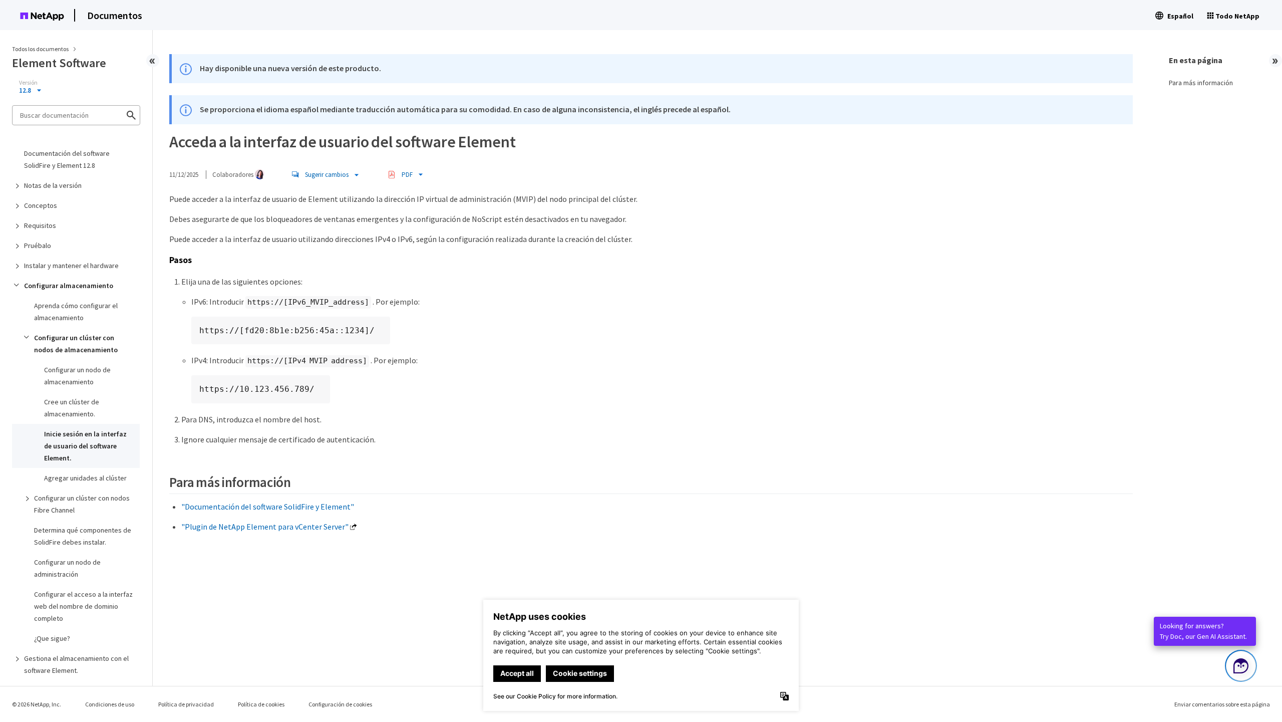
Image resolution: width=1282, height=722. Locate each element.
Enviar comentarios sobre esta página (1222, 704)
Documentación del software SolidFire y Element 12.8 (67, 159)
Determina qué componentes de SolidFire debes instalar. (82, 536)
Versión (28, 83)
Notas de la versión (53, 185)
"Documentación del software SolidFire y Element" (267, 507)
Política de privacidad (186, 704)
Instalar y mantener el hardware (71, 265)
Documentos (114, 15)
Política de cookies (261, 704)
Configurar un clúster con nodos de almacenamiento (76, 343)
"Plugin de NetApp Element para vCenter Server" (265, 527)
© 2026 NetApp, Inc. (36, 704)
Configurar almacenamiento (68, 285)
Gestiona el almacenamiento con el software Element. (76, 664)
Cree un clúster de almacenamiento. (71, 407)
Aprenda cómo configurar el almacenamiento (76, 311)
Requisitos (40, 225)
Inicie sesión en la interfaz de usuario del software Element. (85, 445)
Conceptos (40, 205)
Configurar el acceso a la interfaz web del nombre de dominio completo (83, 606)
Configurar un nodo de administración (67, 568)
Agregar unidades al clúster (85, 478)
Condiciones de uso (109, 704)
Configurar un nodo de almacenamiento (77, 375)
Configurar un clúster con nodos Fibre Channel (82, 504)
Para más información (1201, 82)
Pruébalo (37, 245)
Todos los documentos (40, 49)
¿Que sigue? (52, 638)
